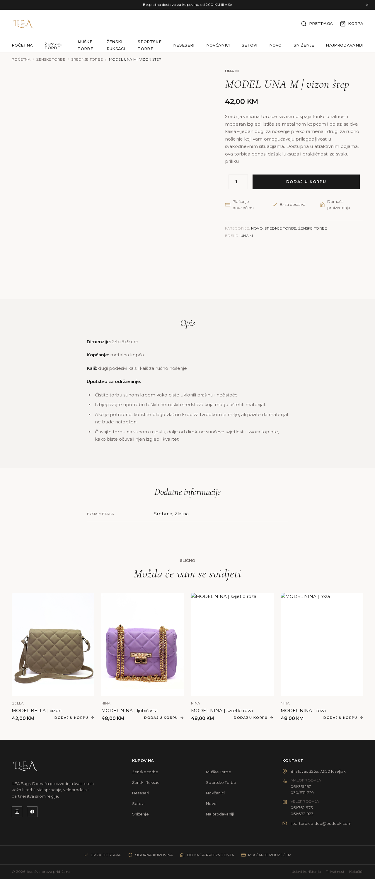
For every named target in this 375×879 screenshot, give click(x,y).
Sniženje (304, 45)
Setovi (250, 45)
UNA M (232, 71)
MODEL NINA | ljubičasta (129, 710)
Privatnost (335, 871)
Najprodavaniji (344, 45)
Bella (18, 703)
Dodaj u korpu (306, 181)
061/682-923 (302, 813)
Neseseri (184, 45)
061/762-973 (302, 807)
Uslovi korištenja (306, 871)
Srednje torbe (87, 59)
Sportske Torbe (221, 782)
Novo (275, 45)
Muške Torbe (218, 771)
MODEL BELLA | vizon (37, 710)
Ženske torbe (53, 46)
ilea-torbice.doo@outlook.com (321, 823)
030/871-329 (302, 792)
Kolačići (356, 871)
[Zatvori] (367, 4)
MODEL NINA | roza (303, 710)
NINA (105, 703)
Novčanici (218, 45)
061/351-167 (301, 786)
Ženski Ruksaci (146, 782)
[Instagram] (17, 811)
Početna (22, 45)
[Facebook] (32, 811)
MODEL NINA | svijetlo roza (222, 710)
